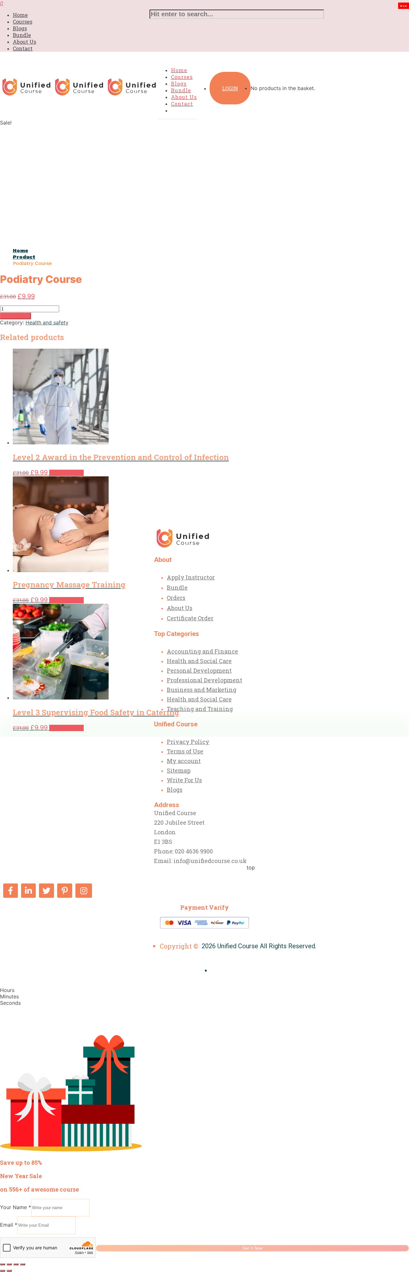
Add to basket (15, 316)
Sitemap (178, 770)
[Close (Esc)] (22, 1264)
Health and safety (47, 322)
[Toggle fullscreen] (9, 1264)
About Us (24, 41)
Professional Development (204, 680)
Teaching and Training (200, 709)
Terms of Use (185, 751)
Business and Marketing (201, 689)
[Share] (16, 1264)
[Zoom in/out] (2, 1264)
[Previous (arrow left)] (2, 1271)
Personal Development (199, 670)
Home (20, 14)
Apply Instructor (191, 577)
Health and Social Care (199, 661)
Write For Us (184, 780)
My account (184, 761)
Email (8, 1225)
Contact (23, 48)
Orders (176, 598)
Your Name (15, 1207)
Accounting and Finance (202, 651)
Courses (22, 21)
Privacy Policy (188, 742)
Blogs (20, 28)
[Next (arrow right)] (9, 1271)
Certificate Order (190, 618)
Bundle (22, 35)
